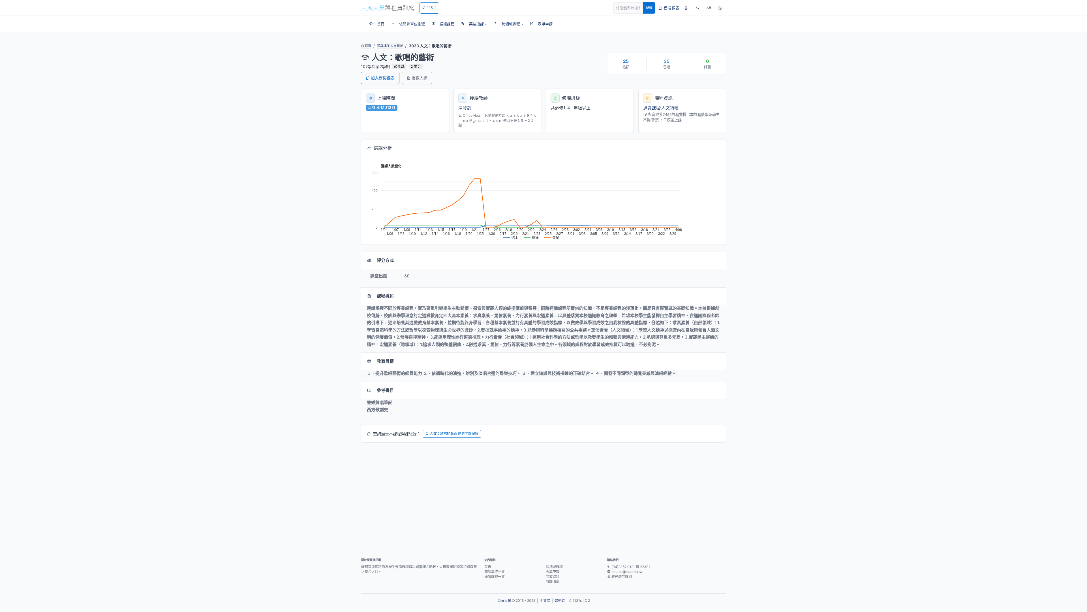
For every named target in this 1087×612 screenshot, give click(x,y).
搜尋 (649, 8)
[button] (474, 23)
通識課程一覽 (494, 577)
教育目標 (385, 361)
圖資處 (545, 600)
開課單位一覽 (494, 572)
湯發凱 (464, 107)
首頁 (367, 46)
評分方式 (385, 260)
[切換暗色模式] (720, 8)
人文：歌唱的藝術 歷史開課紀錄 (454, 434)
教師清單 (552, 581)
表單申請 (552, 572)
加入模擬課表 (383, 77)
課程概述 (385, 296)
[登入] (686, 8)
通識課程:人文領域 (390, 46)
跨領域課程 (554, 567)
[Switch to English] (697, 8)
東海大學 (504, 600)
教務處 (560, 600)
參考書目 (385, 390)
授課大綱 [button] (419, 77)
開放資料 (552, 577)
